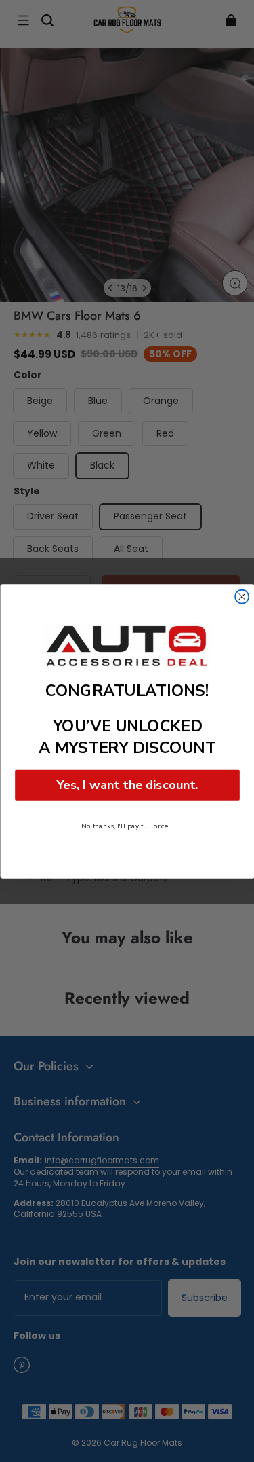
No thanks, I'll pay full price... (127, 825)
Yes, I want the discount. (126, 784)
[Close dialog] (242, 596)
